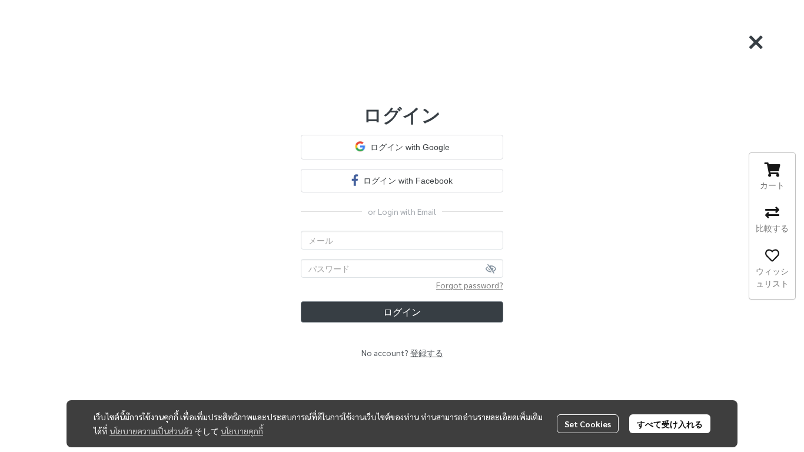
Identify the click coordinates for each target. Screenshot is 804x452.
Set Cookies (587, 423)
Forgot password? (469, 285)
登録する (426, 352)
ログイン (402, 311)
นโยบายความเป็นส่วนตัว (150, 431)
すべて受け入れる (670, 423)
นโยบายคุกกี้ (242, 431)
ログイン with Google (410, 147)
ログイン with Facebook (408, 180)
